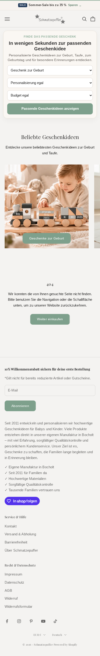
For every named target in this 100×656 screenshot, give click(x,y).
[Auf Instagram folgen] (19, 621)
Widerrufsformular (19, 606)
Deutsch (57, 635)
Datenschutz (14, 582)
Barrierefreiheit (16, 542)
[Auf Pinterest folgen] (31, 621)
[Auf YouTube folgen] (43, 621)
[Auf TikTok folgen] (55, 621)
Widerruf (11, 598)
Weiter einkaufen (50, 319)
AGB (8, 590)
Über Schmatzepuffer (21, 550)
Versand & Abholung (20, 534)
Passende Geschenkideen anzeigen (50, 108)
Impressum (13, 574)
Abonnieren (20, 406)
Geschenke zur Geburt (46, 238)
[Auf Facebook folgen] (7, 621)
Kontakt (11, 526)
